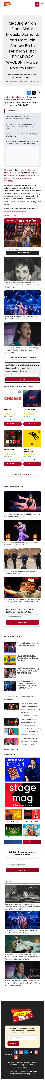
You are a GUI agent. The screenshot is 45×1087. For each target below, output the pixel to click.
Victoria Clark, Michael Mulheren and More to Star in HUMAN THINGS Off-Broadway (22, 142)
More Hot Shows (13, 842)
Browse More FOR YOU (23, 357)
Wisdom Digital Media (30, 1071)
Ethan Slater (9, 175)
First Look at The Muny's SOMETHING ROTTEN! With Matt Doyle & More (30, 722)
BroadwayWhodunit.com (15, 211)
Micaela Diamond (12, 172)
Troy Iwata (18, 178)
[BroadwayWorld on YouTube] (16, 1057)
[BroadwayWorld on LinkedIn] (26, 1052)
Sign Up (13, 1043)
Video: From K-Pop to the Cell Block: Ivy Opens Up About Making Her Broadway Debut (21, 126)
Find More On (20, 474)
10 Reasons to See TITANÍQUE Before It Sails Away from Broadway (21, 931)
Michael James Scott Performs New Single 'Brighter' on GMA (29, 741)
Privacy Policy (29, 1074)
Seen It (13, 420)
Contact (27, 1062)
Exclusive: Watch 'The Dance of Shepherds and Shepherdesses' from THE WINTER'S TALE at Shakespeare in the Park (30, 709)
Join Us (34, 1062)
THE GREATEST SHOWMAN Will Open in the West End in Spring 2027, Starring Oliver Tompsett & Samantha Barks (22, 956)
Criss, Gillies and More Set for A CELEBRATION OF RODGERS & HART (18, 118)
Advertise (11, 1062)
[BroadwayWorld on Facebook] (16, 1052)
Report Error (22, 1068)
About (19, 1062)
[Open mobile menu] (42, 4)
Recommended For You (13, 636)
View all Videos (10, 749)
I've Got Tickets (13, 424)
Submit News (14, 1065)
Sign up (22, 870)
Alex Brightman (27, 170)
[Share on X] (34, 93)
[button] (37, 4)
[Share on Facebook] (29, 93)
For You (14, 216)
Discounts (32, 842)
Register (25, 4)
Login (31, 4)
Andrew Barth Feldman (14, 97)
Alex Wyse (20, 175)
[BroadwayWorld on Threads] (36, 1052)
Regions (24, 1065)
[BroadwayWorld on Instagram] (21, 1052)
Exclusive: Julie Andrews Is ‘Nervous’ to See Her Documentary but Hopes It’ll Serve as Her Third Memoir (22, 906)
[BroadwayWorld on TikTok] (31, 1052)
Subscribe (22, 622)
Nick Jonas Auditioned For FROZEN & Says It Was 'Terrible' (22, 135)
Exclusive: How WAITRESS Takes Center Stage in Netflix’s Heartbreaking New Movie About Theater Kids (22, 982)
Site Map (32, 1065)
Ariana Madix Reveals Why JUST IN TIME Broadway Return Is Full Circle (31, 732)
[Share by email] (39, 93)
